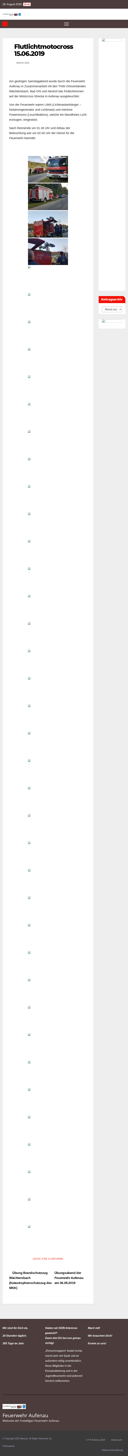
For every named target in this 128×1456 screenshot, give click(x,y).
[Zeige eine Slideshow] (48, 1259)
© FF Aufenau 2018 (95, 1440)
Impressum (116, 1440)
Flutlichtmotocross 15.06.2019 (43, 50)
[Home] (5, 23)
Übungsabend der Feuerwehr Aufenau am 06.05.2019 (68, 1278)
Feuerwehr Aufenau (25, 1415)
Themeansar (8, 1446)
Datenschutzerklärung (112, 1450)
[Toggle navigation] (66, 24)
